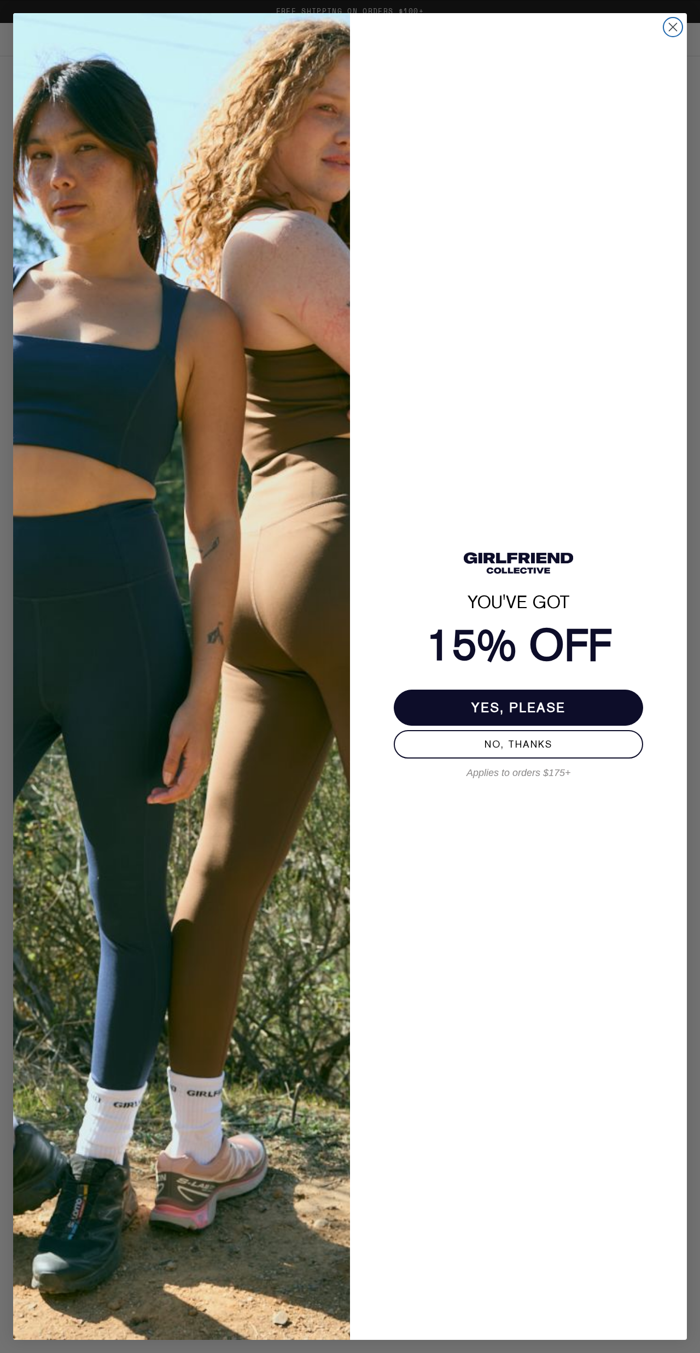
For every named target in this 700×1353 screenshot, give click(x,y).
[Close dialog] (672, 27)
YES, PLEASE (518, 707)
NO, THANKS (518, 744)
